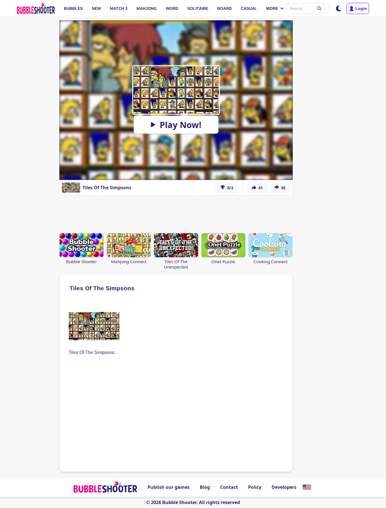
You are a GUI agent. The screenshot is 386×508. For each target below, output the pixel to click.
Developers (284, 487)
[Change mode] (338, 8)
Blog (205, 487)
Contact (229, 487)
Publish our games (169, 487)
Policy (254, 487)
